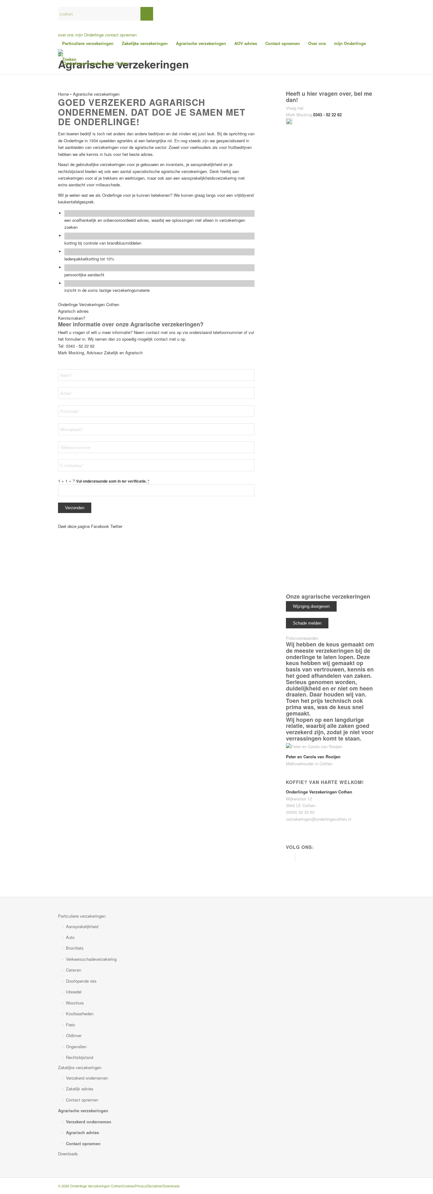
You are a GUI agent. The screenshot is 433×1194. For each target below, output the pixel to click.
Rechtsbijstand (79, 1057)
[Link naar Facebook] (290, 857)
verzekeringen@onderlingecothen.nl (318, 819)
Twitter (116, 526)
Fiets (70, 1025)
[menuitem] (88, 43)
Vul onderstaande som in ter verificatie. (112, 481)
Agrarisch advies (82, 1132)
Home (63, 94)
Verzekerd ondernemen (87, 1078)
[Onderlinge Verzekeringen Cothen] (93, 63)
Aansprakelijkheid (82, 926)
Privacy (140, 1185)
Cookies (128, 1185)
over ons (66, 35)
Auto (70, 937)
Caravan (73, 970)
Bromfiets (75, 948)
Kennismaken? (71, 318)
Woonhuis (75, 1003)
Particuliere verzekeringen (82, 916)
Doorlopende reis (81, 981)
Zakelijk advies (80, 1089)
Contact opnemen (82, 1100)
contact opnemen (121, 35)
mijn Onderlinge (89, 35)
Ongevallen (76, 1046)
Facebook (100, 526)
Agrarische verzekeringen (83, 1110)
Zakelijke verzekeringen (79, 1067)
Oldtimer (73, 1035)
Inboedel (73, 992)
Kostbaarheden (80, 1014)
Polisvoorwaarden (302, 638)
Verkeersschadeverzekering (91, 959)
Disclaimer (154, 1185)
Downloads (68, 1154)
